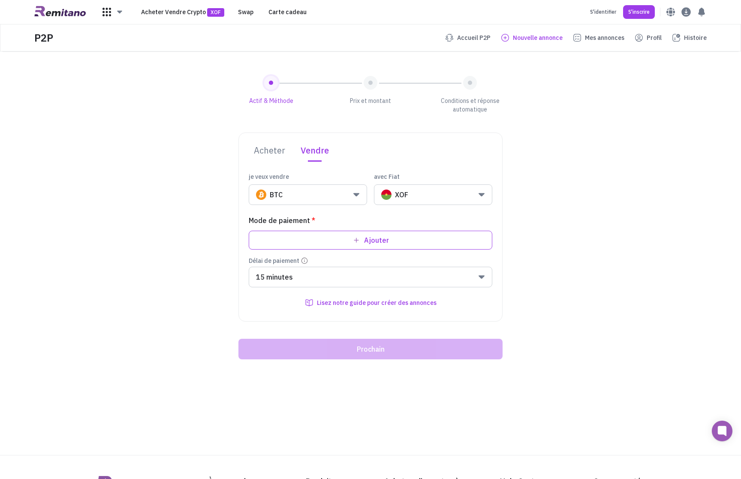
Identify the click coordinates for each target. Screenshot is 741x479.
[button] (112, 12)
